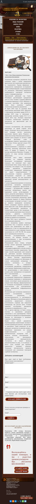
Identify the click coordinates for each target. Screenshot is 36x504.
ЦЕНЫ (18, 27)
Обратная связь (26, 498)
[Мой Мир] (16, 501)
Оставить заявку (21, 468)
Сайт (6, 387)
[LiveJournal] (20, 501)
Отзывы (18, 31)
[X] (18, 501)
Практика (18, 29)
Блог (13, 37)
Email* (7, 413)
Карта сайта (8, 490)
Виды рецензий (18, 22)
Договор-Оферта (8, 491)
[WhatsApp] (23, 501)
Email (7, 382)
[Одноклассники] (13, 501)
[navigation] (18, 1)
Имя (6, 377)
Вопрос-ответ (18, 24)
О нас (18, 34)
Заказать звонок (21, 471)
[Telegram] (25, 501)
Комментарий (9, 363)
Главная (7, 37)
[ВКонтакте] (11, 501)
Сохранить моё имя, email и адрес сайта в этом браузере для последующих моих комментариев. (18, 393)
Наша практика (21, 37)
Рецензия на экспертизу (18, 19)
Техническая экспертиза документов (16, 39)
